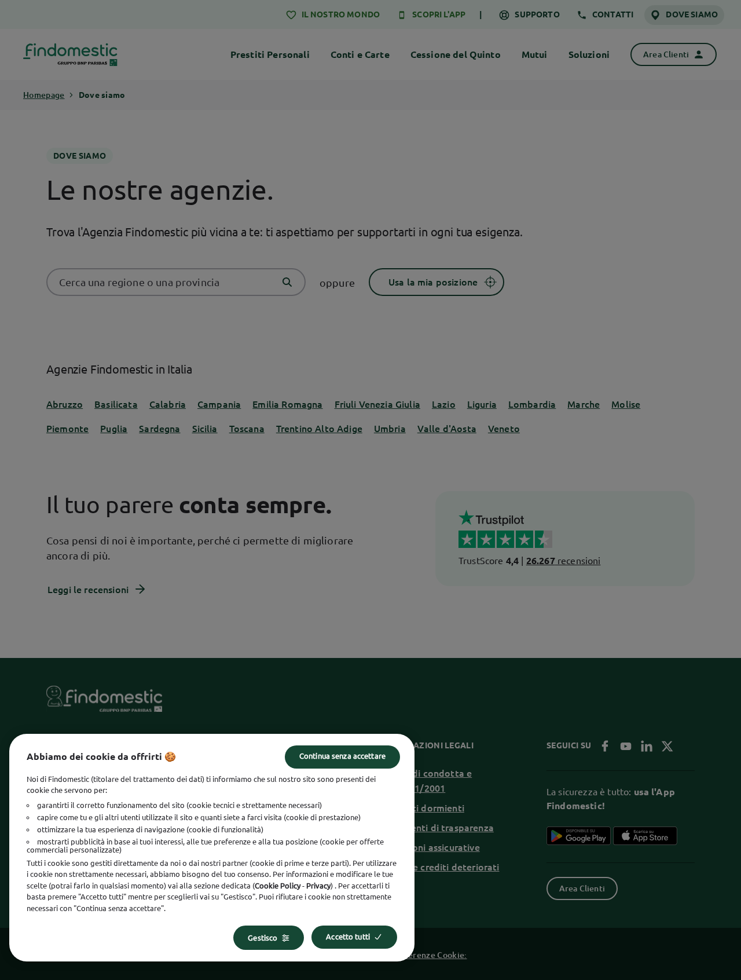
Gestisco (262, 938)
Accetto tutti (348, 937)
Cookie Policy (277, 886)
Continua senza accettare (342, 756)
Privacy (318, 886)
